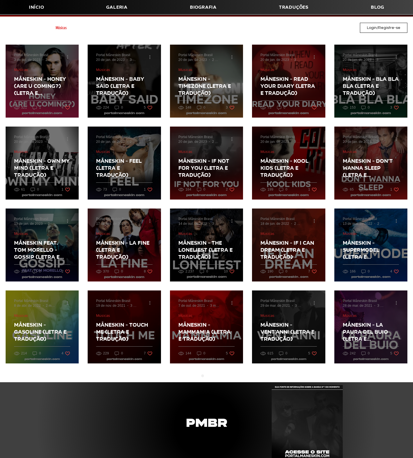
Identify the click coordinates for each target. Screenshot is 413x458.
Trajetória (121, 27)
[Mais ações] (69, 57)
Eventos (233, 27)
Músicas (61, 27)
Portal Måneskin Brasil (309, 27)
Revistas (38, 27)
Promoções (180, 27)
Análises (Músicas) (91, 27)
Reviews (254, 27)
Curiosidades (207, 27)
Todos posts (14, 27)
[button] (203, 7)
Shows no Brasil (150, 27)
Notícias (277, 27)
